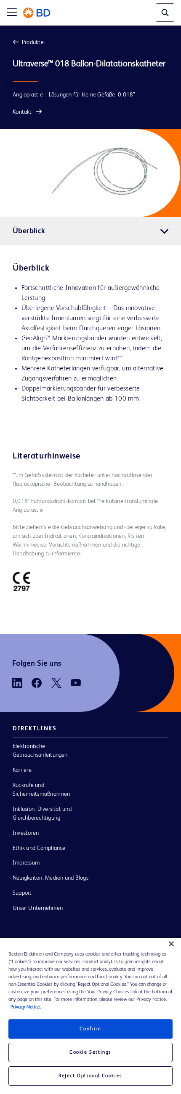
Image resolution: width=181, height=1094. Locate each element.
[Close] (171, 943)
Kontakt (22, 112)
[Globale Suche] (165, 12)
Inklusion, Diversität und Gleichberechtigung (42, 813)
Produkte (33, 42)
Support (22, 893)
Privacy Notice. (26, 1007)
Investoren (26, 833)
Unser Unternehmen (38, 908)
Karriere (22, 770)
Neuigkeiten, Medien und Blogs (50, 878)
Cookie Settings (90, 1052)
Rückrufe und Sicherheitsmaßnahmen (41, 789)
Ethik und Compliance (39, 848)
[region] (90, 1016)
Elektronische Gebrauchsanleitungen (40, 750)
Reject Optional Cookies (90, 1075)
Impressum (26, 863)
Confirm (90, 1028)
